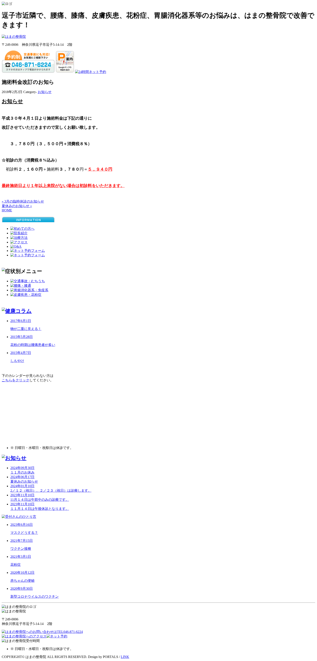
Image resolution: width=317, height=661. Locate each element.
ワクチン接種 (20, 548)
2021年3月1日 (20, 556)
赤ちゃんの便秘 (22, 580)
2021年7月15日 (21, 540)
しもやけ (17, 361)
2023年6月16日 (21, 524)
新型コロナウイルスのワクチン (34, 596)
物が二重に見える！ (25, 329)
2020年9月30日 (21, 588)
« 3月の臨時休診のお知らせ (23, 201)
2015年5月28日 (21, 337)
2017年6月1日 (20, 321)
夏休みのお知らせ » (17, 206)
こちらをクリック (15, 380)
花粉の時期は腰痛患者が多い (32, 345)
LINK (125, 657)
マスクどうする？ (24, 532)
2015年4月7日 (20, 353)
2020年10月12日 (22, 572)
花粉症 (15, 564)
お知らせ (45, 92)
